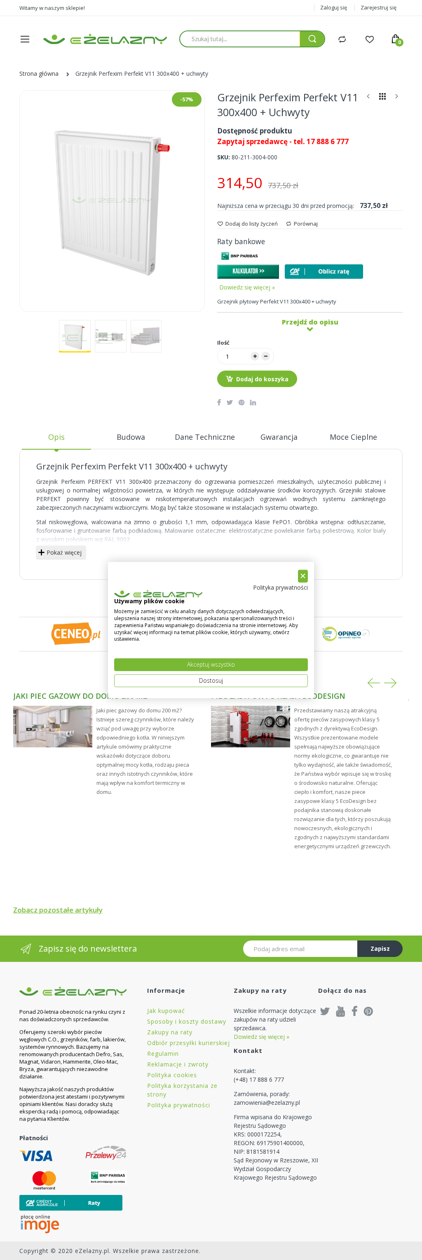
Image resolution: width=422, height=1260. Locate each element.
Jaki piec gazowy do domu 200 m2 (80, 696)
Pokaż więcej (64, 552)
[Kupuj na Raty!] (324, 271)
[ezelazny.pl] (105, 39)
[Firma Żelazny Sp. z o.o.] (73, 991)
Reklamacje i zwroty (178, 1064)
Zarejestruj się (378, 7)
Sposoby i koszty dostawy (186, 1021)
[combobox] (239, 38)
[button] (75, 336)
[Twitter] (325, 1011)
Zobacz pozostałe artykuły (58, 910)
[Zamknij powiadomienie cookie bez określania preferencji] (303, 576)
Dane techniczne (205, 437)
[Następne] (396, 98)
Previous (374, 683)
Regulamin (163, 1053)
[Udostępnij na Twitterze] (230, 402)
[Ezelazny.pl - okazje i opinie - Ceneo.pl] (76, 633)
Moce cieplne (353, 437)
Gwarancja (279, 437)
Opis (56, 437)
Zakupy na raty (169, 1032)
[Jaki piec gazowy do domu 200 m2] (52, 726)
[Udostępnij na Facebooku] (219, 402)
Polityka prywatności (178, 1105)
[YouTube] (340, 1011)
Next (390, 683)
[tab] (56, 440)
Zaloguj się (333, 7)
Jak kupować (166, 1011)
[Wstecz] (368, 98)
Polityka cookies (172, 1075)
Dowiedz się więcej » (247, 287)
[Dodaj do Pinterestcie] (241, 402)
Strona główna (39, 73)
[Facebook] (355, 1011)
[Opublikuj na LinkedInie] (253, 402)
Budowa (131, 437)
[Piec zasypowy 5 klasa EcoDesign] (250, 726)
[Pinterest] (368, 1011)
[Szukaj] (312, 39)
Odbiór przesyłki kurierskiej (188, 1043)
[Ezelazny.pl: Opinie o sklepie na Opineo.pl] (346, 633)
